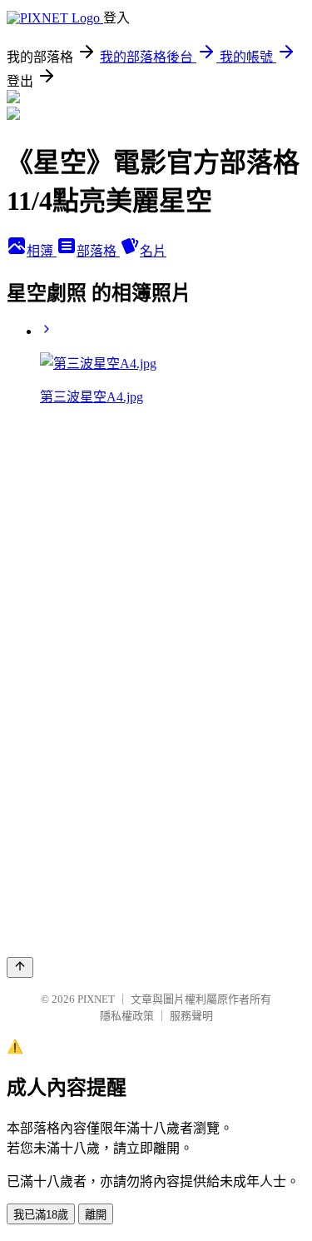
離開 (95, 1215)
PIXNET (96, 999)
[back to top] (20, 967)
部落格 (98, 251)
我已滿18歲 (40, 1215)
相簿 (42, 251)
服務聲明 (191, 1015)
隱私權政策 (127, 1015)
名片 (153, 251)
